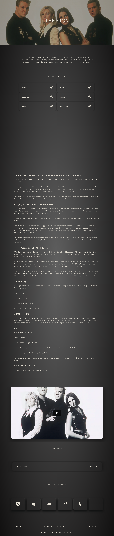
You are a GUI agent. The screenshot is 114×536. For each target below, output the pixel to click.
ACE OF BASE (52, 484)
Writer (63, 87)
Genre (62, 97)
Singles (63, 484)
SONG (24, 87)
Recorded (26, 97)
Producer (64, 106)
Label (24, 106)
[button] (38, 87)
